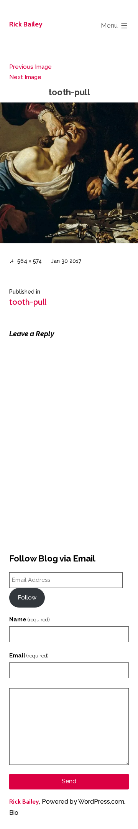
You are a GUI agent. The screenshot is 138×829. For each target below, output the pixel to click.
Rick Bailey (26, 24)
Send (69, 781)
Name (29, 619)
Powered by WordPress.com (83, 801)
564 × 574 (29, 261)
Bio (13, 812)
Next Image (25, 77)
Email (29, 655)
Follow (27, 597)
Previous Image (30, 66)
